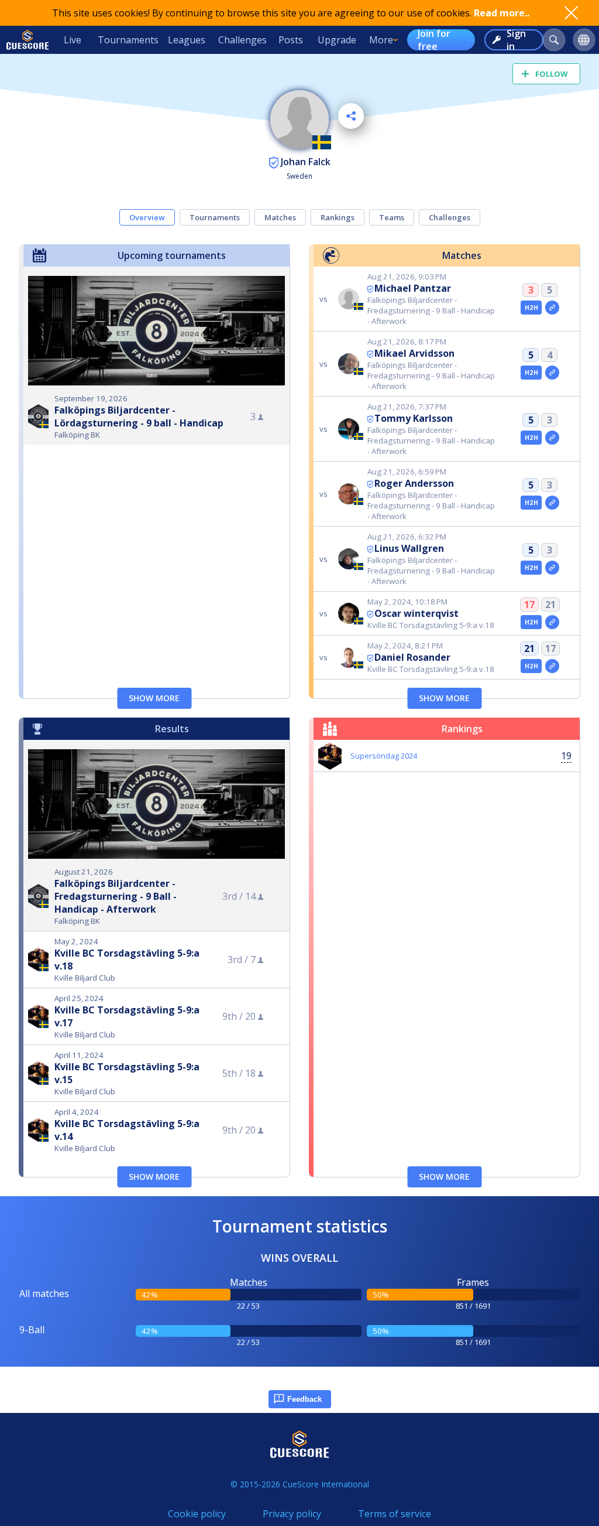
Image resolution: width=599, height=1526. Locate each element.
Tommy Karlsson (413, 418)
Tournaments (128, 39)
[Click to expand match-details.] (552, 308)
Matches (280, 217)
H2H (531, 307)
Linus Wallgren (409, 548)
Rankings (337, 217)
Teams (391, 217)
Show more (154, 698)
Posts (290, 39)
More (381, 39)
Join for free (434, 39)
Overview (147, 217)
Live (72, 39)
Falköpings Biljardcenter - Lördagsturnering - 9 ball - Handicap (138, 416)
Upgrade (337, 39)
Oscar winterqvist (416, 613)
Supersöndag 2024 (383, 755)
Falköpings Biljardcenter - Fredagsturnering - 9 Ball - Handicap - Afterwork (115, 896)
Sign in (516, 39)
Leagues (186, 39)
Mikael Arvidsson (414, 353)
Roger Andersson (414, 483)
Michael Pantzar (412, 288)
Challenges (242, 39)
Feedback (304, 1399)
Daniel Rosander (412, 657)
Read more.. (501, 12)
